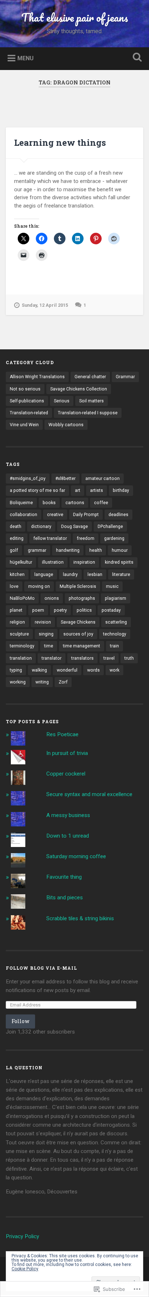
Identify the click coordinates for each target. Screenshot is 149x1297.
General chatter (90, 376)
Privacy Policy (22, 1236)
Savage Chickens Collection (78, 389)
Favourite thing (64, 877)
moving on (39, 586)
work (114, 670)
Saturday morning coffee (76, 856)
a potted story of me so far (37, 490)
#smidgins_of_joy (28, 478)
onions (51, 598)
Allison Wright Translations (37, 376)
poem (38, 610)
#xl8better (65, 478)
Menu (25, 57)
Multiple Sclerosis (78, 586)
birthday (121, 490)
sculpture (19, 634)
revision (43, 622)
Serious (61, 400)
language (43, 574)
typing (16, 670)
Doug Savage (74, 526)
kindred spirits (119, 562)
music (112, 586)
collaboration (23, 514)
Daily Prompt (86, 514)
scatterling (116, 622)
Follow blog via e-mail (41, 968)
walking (39, 670)
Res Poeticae (62, 734)
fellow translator (50, 538)
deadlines (118, 514)
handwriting (68, 550)
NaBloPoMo (22, 598)
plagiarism (115, 598)
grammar (37, 550)
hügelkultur (21, 562)
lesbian (95, 574)
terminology (22, 645)
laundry (70, 574)
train (114, 645)
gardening (114, 538)
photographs (82, 598)
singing (46, 634)
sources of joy (78, 634)
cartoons (74, 502)
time (48, 645)
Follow (20, 1021)
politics (84, 610)
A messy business (68, 815)
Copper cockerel (65, 773)
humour (120, 550)
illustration (53, 562)
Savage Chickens (78, 622)
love (14, 586)
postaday (111, 610)
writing (42, 682)
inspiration (84, 562)
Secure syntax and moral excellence (89, 794)
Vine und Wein (24, 424)
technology (114, 634)
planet (16, 610)
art (77, 490)
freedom (85, 538)
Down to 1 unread (67, 836)
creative (55, 514)
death (15, 526)
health (95, 550)
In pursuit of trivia (67, 753)
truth (129, 658)
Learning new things (60, 142)
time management (81, 645)
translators (82, 658)
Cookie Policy (25, 1268)
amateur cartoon (102, 478)
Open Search (135, 58)
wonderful (67, 670)
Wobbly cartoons (66, 424)
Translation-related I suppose (88, 412)
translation (21, 658)
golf (14, 550)
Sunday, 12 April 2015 (45, 305)
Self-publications (27, 400)
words (93, 670)
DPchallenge (110, 526)
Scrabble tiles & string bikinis (80, 918)
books (49, 502)
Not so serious (25, 389)
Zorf (63, 682)
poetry (60, 610)
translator (51, 658)
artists (96, 490)
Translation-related (29, 412)
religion (17, 622)
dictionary (41, 526)
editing (17, 538)
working (18, 682)
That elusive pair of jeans (74, 17)
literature (121, 574)
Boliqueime (21, 502)
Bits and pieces (64, 897)
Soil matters (91, 400)
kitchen (17, 574)
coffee (101, 502)
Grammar (125, 376)
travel (109, 658)
